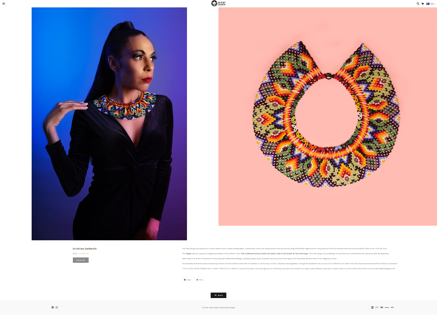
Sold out (80, 260)
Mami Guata (213, 307)
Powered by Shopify (227, 307)
